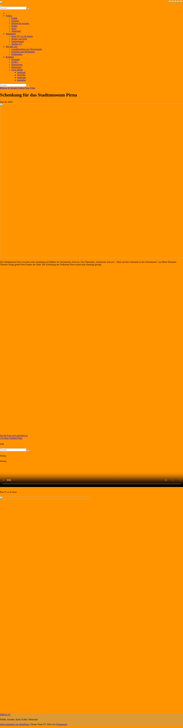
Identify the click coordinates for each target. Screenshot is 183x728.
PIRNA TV (5, 714)
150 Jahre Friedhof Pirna (11, 438)
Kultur (14, 26)
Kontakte (10, 57)
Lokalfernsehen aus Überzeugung (26, 49)
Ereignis (15, 21)
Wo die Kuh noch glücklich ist (13, 435)
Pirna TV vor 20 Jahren (22, 36)
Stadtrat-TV (16, 44)
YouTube (21, 75)
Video (32, 88)
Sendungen (11, 33)
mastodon (21, 80)
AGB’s (14, 62)
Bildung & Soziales (20, 23)
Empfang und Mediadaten (23, 52)
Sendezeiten (16, 54)
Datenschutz (17, 64)
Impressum (16, 67)
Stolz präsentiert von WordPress (14, 724)
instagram (21, 77)
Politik (14, 18)
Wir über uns (11, 46)
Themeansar (61, 724)
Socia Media (17, 70)
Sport (13, 28)
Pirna (27, 88)
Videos (9, 15)
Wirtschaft (16, 31)
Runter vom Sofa (19, 39)
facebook (21, 72)
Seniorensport (17, 41)
